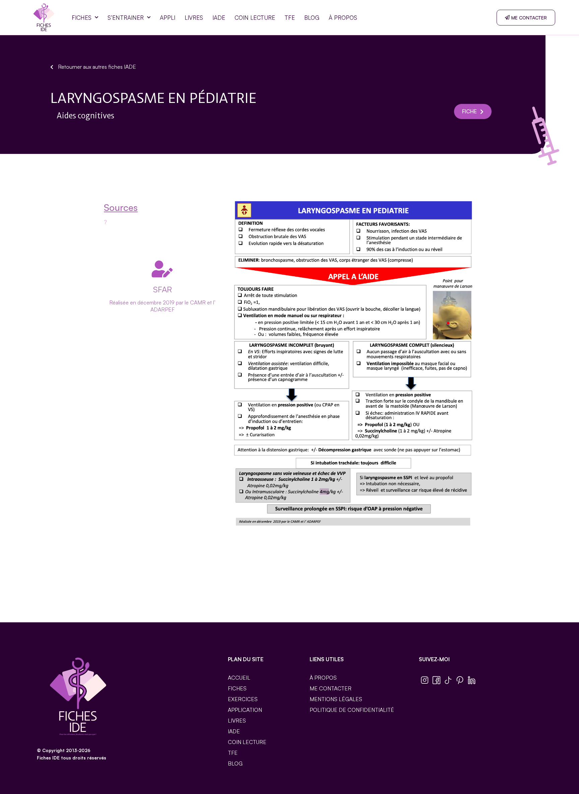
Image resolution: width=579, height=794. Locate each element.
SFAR (162, 289)
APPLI (167, 17)
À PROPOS (343, 17)
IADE (218, 17)
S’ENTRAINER (126, 17)
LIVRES (194, 17)
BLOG (311, 17)
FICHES (81, 17)
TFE (289, 17)
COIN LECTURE (255, 17)
